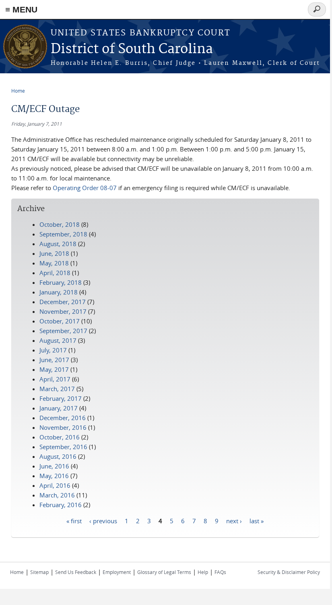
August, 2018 (57, 244)
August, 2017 (57, 340)
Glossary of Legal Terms (164, 572)
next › (234, 520)
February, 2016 (60, 505)
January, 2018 (58, 292)
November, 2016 (63, 427)
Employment (117, 572)
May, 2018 (54, 263)
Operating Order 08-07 (85, 188)
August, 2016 (57, 456)
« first (74, 520)
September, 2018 (63, 234)
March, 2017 (57, 389)
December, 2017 (62, 302)
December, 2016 (62, 418)
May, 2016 (54, 476)
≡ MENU (21, 9)
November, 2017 (63, 311)
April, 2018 (54, 273)
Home (18, 90)
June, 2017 (54, 360)
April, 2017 (54, 379)
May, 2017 (54, 369)
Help (203, 572)
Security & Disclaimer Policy (289, 572)
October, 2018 (59, 224)
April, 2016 (54, 485)
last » (257, 520)
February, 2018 (60, 282)
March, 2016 (57, 495)
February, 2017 (60, 398)
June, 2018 (54, 253)
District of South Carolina (132, 49)
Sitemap (39, 572)
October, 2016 (59, 437)
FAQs (220, 572)
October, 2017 (59, 321)
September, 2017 (63, 331)
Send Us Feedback (75, 572)
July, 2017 (53, 350)
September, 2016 (63, 447)
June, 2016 (54, 466)
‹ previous (103, 520)
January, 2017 (58, 408)
